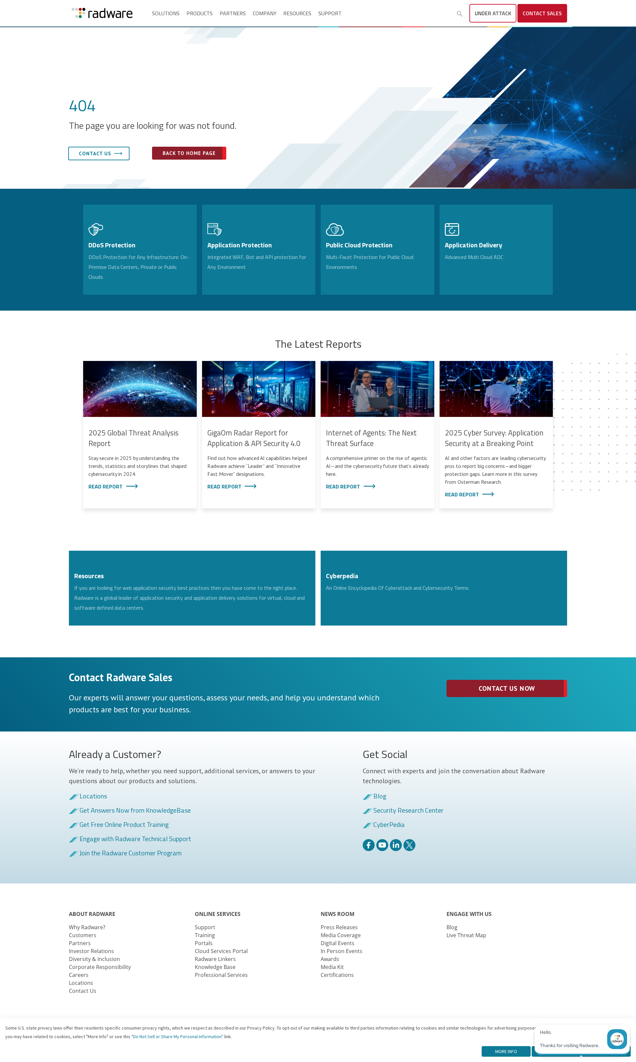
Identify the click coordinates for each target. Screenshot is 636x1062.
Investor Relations (91, 951)
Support (330, 13)
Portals (204, 943)
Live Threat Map (466, 935)
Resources (297, 13)
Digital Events (337, 943)
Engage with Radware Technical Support (135, 839)
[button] (460, 14)
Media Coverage (341, 935)
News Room (337, 914)
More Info (506, 1051)
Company (265, 13)
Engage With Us (469, 914)
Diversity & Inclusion (94, 959)
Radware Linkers (215, 959)
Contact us (95, 153)
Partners (233, 13)
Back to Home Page (189, 153)
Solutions (166, 13)
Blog (379, 796)
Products (199, 13)
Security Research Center (408, 810)
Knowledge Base (215, 967)
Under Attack (493, 13)
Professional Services (221, 975)
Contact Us (82, 990)
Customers (82, 935)
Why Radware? (87, 927)
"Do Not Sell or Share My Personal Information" (177, 1036)
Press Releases (339, 927)
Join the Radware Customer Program (131, 853)
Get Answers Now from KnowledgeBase (135, 810)
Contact (542, 13)
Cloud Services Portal (221, 951)
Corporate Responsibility (100, 967)
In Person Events (341, 951)
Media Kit (332, 967)
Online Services (217, 914)
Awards (330, 959)
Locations (93, 796)
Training (205, 935)
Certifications (337, 975)
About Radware (92, 914)
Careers (78, 975)
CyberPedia (389, 825)
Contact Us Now (507, 688)
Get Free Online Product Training (124, 825)
